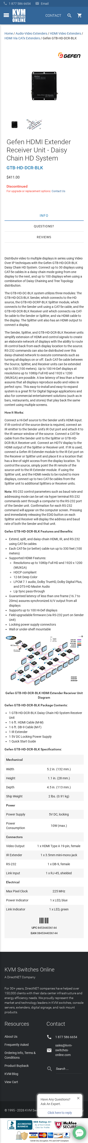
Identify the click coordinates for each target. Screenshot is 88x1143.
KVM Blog (11, 1074)
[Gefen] (69, 58)
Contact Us (58, 191)
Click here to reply (60, 1113)
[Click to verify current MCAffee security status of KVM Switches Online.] (67, 1129)
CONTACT (53, 15)
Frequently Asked (17, 1044)
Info (44, 215)
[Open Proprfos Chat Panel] (79, 1133)
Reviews (44, 237)
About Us (11, 1036)
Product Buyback (17, 1066)
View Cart (11, 1082)
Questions (43, 226)
